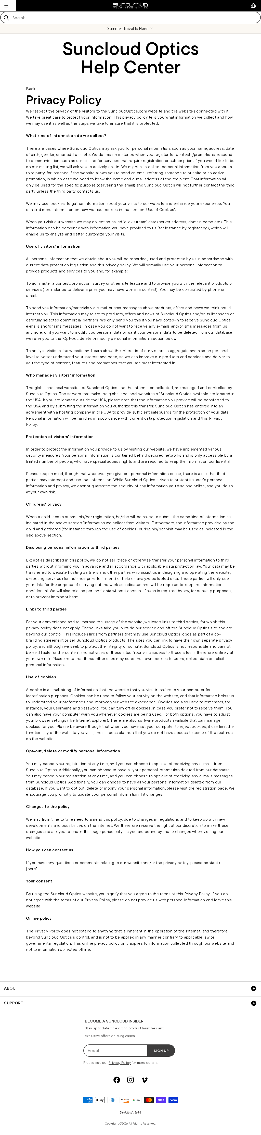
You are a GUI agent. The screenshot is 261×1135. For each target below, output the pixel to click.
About (11, 988)
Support (13, 1003)
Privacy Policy (120, 1063)
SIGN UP (161, 1051)
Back (30, 88)
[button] (6, 5)
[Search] (6, 18)
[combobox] (130, 17)
